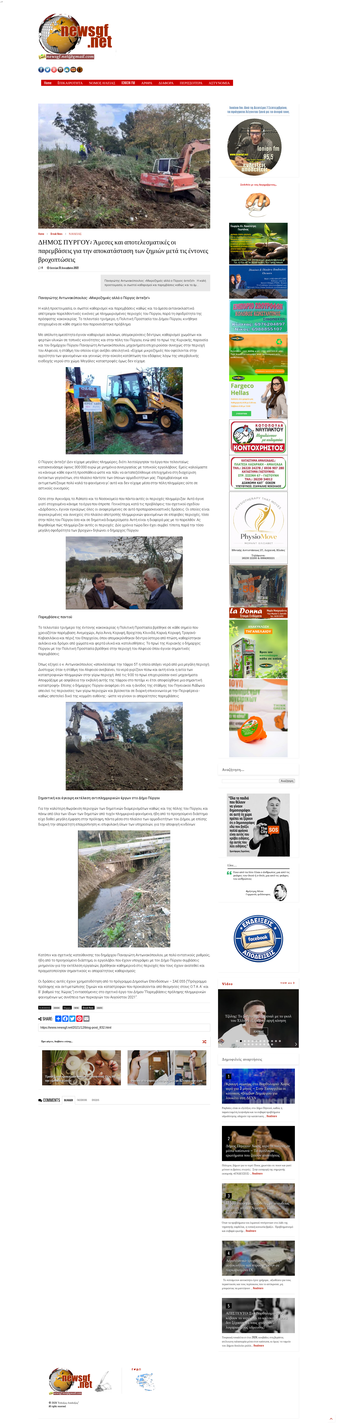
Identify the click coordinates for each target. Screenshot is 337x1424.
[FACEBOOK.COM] (41, 71)
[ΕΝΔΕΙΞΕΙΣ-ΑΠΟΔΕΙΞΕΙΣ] (73, 71)
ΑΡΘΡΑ (146, 82)
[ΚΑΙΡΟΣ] (67, 71)
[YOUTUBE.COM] (54, 71)
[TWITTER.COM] (48, 71)
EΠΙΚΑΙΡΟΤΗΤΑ (70, 82)
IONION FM (128, 82)
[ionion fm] (80, 71)
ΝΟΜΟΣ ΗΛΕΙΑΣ (102, 82)
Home (47, 82)
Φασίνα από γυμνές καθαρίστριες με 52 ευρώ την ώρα (166, 1080)
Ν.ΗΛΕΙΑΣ (75, 234)
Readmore (259, 1031)
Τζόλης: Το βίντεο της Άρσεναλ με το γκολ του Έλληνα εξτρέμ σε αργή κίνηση (258, 1018)
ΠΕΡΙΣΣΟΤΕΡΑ (191, 82)
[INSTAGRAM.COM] (60, 71)
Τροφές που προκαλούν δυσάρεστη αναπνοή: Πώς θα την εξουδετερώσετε (80, 1078)
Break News (56, 234)
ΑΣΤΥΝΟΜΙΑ (219, 82)
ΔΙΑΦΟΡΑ (166, 82)
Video (227, 983)
